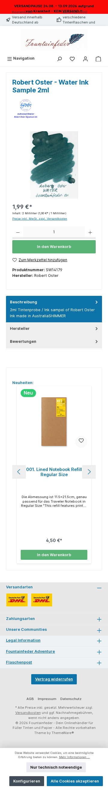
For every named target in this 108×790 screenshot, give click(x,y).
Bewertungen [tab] (23, 341)
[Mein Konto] (85, 58)
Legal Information (23, 640)
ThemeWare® (63, 733)
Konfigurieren (26, 781)
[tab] (54, 309)
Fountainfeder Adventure (30, 651)
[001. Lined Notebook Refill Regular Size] (54, 422)
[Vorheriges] (19, 472)
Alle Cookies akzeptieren (75, 781)
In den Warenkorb (54, 246)
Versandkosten (28, 713)
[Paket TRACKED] (17, 600)
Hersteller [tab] (20, 328)
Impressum (47, 699)
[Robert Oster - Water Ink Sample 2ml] (54, 165)
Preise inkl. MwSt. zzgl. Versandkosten (39, 218)
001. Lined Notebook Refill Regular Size (54, 472)
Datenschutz (71, 699)
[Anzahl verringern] (17, 232)
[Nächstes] (89, 472)
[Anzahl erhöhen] (90, 232)
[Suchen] (59, 58)
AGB (30, 699)
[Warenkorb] (98, 58)
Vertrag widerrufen (54, 679)
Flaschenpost (19, 662)
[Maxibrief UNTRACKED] (42, 600)
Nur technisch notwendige (56, 767)
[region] (54, 165)
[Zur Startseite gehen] (54, 40)
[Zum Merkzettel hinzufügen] (81, 442)
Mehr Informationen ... (74, 757)
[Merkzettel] (72, 58)
